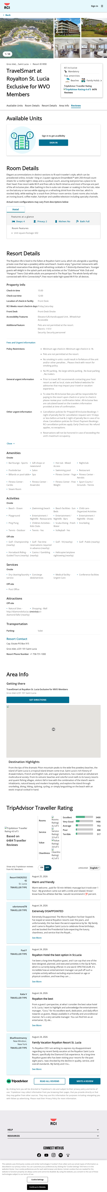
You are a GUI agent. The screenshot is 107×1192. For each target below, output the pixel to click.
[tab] (16, 105)
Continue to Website (37, 1187)
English (94, 867)
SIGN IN (54, 142)
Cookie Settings (37, 1179)
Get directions (37, 699)
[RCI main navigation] (102, 6)
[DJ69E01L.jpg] (27, 38)
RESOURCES (14, 1135)
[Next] (101, 80)
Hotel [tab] (15, 209)
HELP (10, 1129)
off (47, 867)
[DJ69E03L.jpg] (94, 27)
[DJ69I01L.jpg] (67, 48)
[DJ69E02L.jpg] (67, 27)
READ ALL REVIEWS (49, 1081)
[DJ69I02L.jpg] (94, 48)
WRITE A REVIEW (85, 1081)
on (41, 867)
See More (36, 937)
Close (9, 443)
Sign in (94, 6)
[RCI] (7, 6)
